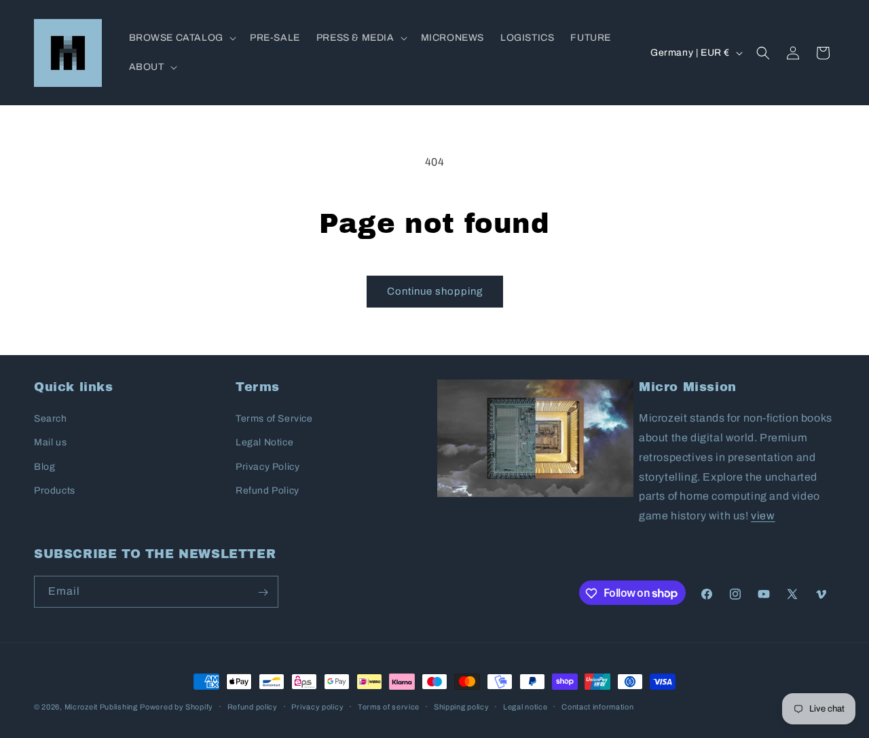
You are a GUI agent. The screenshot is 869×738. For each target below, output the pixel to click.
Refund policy (252, 706)
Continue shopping (435, 291)
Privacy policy (317, 706)
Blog (44, 467)
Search (50, 418)
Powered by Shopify (176, 707)
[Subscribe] (263, 592)
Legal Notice (264, 443)
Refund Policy (267, 490)
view (763, 515)
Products (54, 490)
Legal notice (525, 706)
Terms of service (389, 706)
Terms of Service (274, 418)
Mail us (50, 443)
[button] (181, 38)
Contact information (597, 706)
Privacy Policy (267, 467)
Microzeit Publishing (101, 707)
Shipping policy (461, 706)
